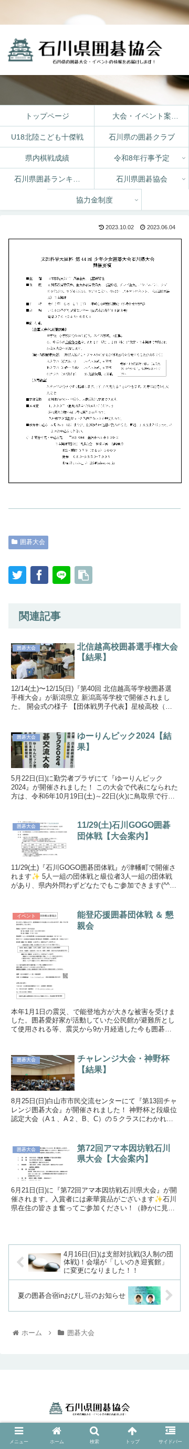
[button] (169, 1258)
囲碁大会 (32, 542)
